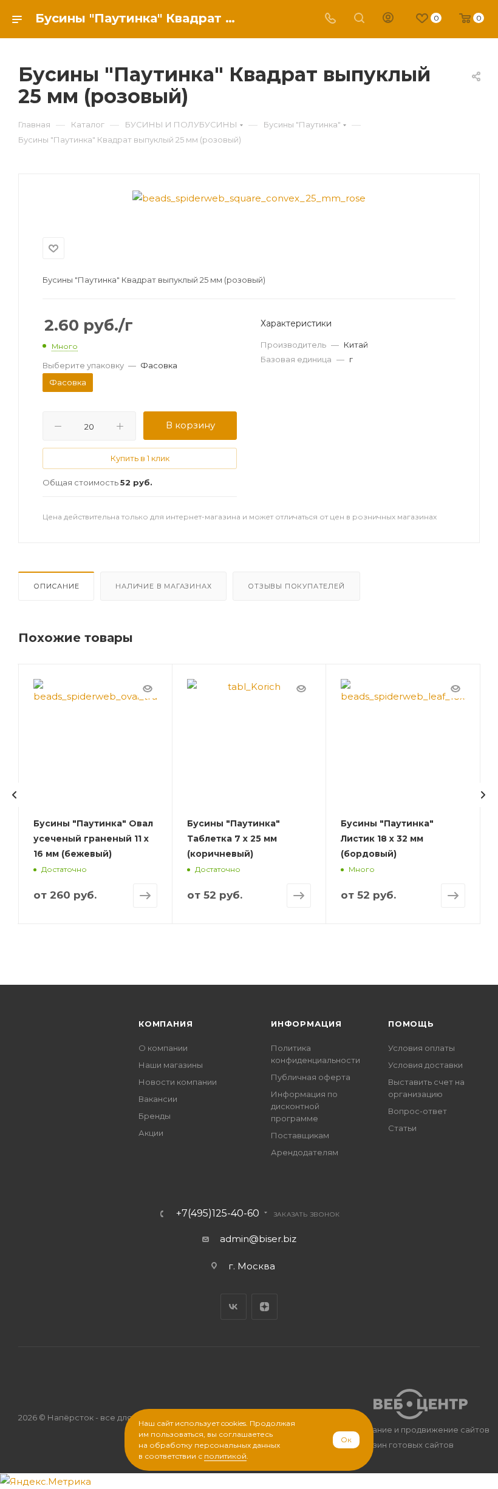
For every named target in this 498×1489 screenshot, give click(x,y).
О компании (163, 1048)
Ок (346, 1439)
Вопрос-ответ (417, 1111)
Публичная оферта (310, 1077)
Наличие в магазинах (163, 586)
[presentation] (14, 795)
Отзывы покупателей (296, 586)
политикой (225, 1455)
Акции (150, 1133)
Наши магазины (170, 1065)
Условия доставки (425, 1065)
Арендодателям (304, 1152)
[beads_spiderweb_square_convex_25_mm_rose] (249, 198)
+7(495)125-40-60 (217, 1213)
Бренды (154, 1116)
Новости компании (177, 1082)
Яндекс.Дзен (264, 1307)
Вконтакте (233, 1307)
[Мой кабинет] (388, 19)
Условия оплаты (421, 1048)
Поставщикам (300, 1135)
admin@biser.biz (258, 1238)
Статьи (402, 1128)
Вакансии (157, 1099)
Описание (56, 586)
